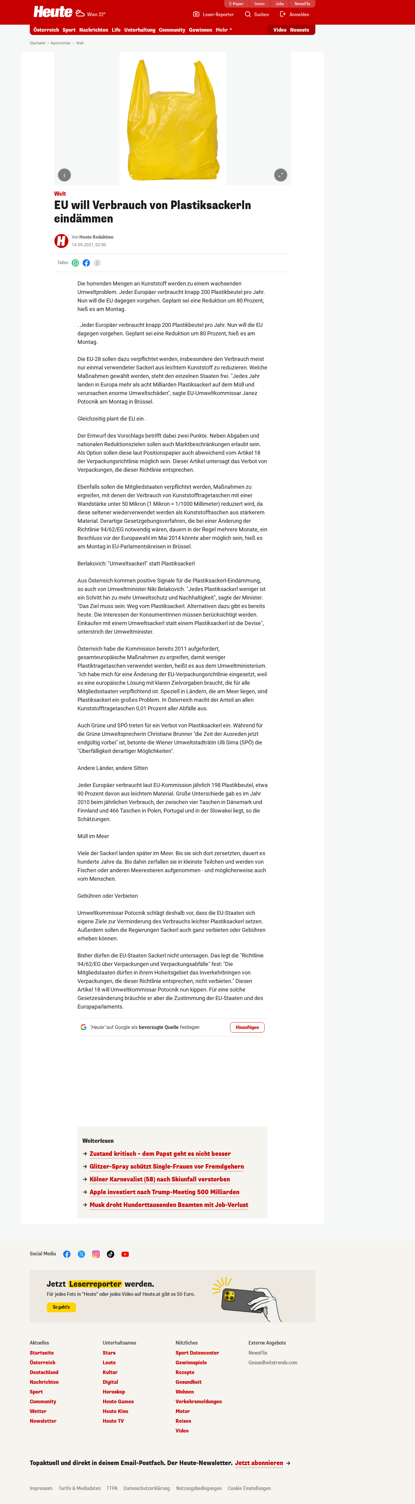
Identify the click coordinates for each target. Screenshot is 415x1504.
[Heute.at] (53, 11)
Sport (69, 30)
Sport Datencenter (197, 1353)
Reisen (183, 1421)
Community (172, 30)
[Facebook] (86, 263)
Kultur (110, 1372)
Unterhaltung (139, 30)
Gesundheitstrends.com (273, 1363)
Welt (80, 43)
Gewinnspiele (191, 1363)
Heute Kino (115, 1411)
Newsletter (43, 1421)
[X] (81, 1253)
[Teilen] (97, 263)
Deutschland (44, 1372)
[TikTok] (110, 1253)
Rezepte (185, 1372)
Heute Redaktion (96, 237)
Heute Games (118, 1402)
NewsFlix (258, 1353)
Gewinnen (200, 30)
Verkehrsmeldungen (199, 1402)
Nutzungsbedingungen (199, 1488)
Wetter (38, 1411)
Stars (109, 1353)
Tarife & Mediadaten (80, 1488)
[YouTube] (125, 1253)
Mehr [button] (222, 30)
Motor (183, 1411)
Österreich (46, 30)
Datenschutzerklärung (147, 1488)
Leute (109, 1363)
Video (279, 30)
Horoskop (114, 1392)
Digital (110, 1382)
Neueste (299, 30)
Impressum (41, 1488)
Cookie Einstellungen (249, 1488)
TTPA (112, 1488)
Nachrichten (61, 43)
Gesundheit (189, 1382)
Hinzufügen (247, 1027)
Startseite (37, 43)
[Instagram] (96, 1253)
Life (116, 30)
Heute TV (113, 1421)
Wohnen (185, 1392)
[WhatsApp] (75, 263)
